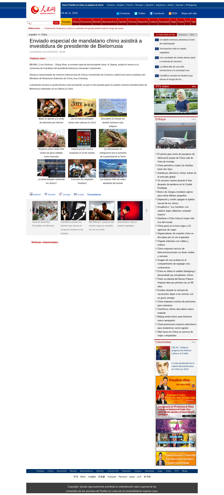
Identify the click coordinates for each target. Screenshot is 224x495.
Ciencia (132, 21)
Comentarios (94, 194)
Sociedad (164, 21)
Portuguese (191, 5)
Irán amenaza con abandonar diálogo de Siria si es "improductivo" (76, 28)
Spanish (149, 5)
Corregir (66, 194)
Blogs (185, 471)
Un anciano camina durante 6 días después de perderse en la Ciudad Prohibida (175, 184)
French (130, 5)
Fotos (180, 21)
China (76, 21)
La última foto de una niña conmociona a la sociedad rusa (174, 69)
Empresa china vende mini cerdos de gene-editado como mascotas (51, 153)
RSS (174, 13)
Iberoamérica (109, 21)
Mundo (97, 21)
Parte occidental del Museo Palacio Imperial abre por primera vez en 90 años (175, 283)
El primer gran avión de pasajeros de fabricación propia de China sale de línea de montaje (176, 158)
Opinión (122, 21)
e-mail (81, 194)
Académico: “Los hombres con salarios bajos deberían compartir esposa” (174, 211)
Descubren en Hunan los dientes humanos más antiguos (113, 123)
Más (194, 86)
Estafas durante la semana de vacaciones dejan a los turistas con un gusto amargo (175, 294)
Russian (139, 5)
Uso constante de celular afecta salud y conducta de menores (177, 59)
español (33, 34)
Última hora (34, 28)
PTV (187, 21)
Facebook (158, 13)
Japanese (160, 5)
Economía (86, 21)
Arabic (170, 5)
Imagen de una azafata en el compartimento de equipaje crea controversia (174, 264)
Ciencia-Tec (113, 471)
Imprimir (37, 194)
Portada (66, 21)
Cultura (153, 21)
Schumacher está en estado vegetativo (127, 224)
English (120, 5)
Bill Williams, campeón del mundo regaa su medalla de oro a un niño (101, 226)
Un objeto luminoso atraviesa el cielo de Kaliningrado (177, 42)
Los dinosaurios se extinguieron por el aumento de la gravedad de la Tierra (113, 153)
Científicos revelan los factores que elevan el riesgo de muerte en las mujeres (72, 228)
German (180, 5)
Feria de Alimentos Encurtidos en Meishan (43, 224)
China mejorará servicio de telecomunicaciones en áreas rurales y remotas (176, 252)
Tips (193, 21)
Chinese (111, 5)
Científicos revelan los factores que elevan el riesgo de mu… (176, 77)
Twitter (141, 13)
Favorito (51, 194)
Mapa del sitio (189, 13)
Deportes (143, 21)
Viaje (173, 21)
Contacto (125, 13)
